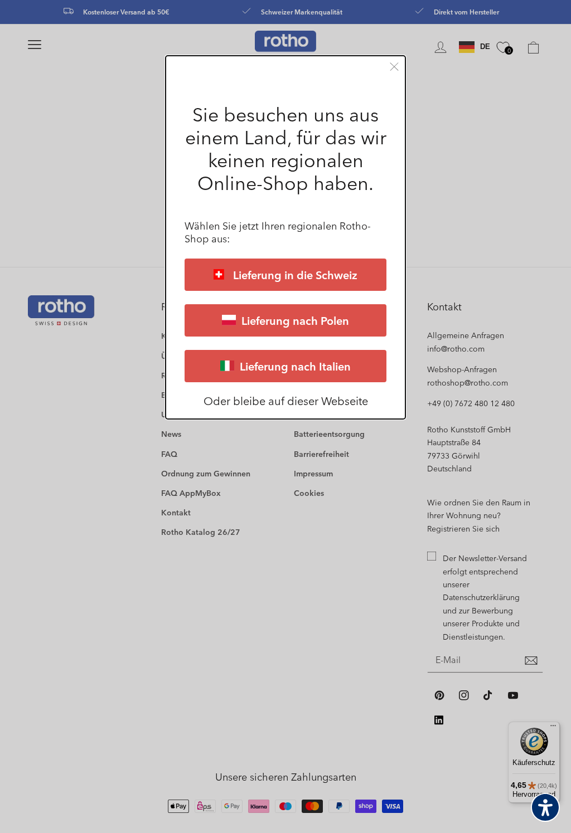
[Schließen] (394, 66)
